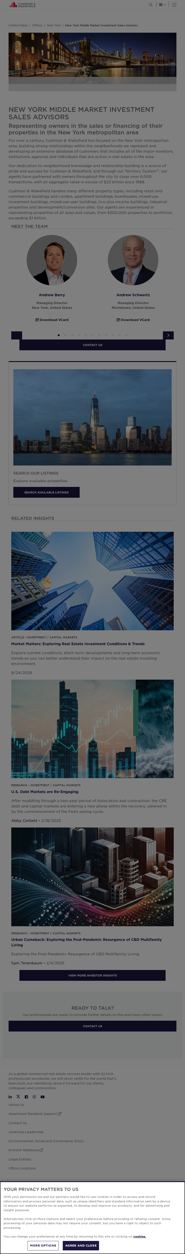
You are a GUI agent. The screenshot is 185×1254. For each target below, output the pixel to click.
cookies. (139, 1236)
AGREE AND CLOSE (81, 1245)
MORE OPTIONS (43, 1245)
